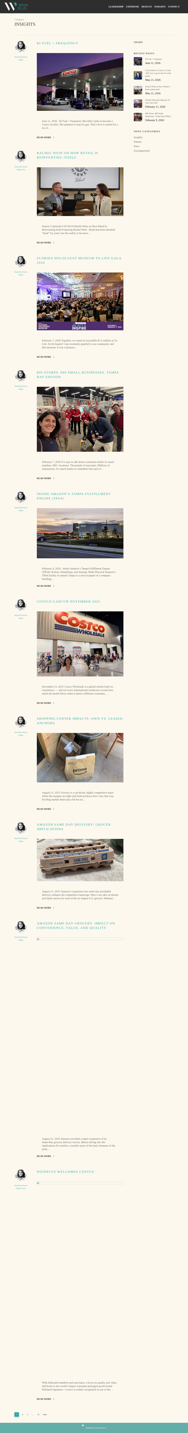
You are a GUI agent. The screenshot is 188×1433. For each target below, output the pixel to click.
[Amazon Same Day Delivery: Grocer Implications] (80, 888)
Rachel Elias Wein (20, 57)
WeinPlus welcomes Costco (65, 1171)
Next (45, 1414)
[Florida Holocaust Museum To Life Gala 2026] (80, 337)
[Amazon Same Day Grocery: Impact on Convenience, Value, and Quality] (80, 939)
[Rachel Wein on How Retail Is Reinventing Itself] (80, 222)
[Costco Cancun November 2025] (80, 683)
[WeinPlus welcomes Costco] (80, 1183)
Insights (20, 60)
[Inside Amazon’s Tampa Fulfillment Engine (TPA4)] (80, 565)
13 (38, 1414)
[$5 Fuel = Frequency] (80, 117)
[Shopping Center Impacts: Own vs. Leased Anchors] (80, 789)
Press (23, 170)
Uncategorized (142, 150)
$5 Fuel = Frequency (58, 43)
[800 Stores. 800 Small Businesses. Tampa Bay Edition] (80, 458)
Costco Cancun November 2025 (68, 601)
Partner (23, 1188)
